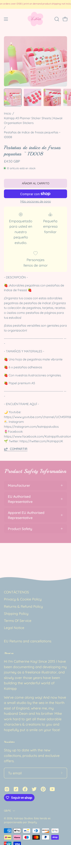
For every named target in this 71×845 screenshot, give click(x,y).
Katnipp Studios (23, 818)
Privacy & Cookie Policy (23, 599)
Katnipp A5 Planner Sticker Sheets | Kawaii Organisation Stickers (33, 120)
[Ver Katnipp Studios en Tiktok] (16, 789)
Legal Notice (14, 627)
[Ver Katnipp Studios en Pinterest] (43, 789)
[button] (56, 19)
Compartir (18, 449)
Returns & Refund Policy (23, 606)
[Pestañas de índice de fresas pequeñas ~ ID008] (13, 97)
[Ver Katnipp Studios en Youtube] (52, 789)
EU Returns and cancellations (27, 641)
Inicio (7, 113)
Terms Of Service (17, 620)
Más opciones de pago (35, 201)
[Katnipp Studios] (35, 19)
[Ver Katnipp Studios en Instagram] (7, 789)
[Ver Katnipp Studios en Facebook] (25, 789)
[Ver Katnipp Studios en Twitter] (34, 789)
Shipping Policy (16, 613)
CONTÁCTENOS (16, 592)
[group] (35, 4)
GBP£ (7, 810)
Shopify (32, 822)
